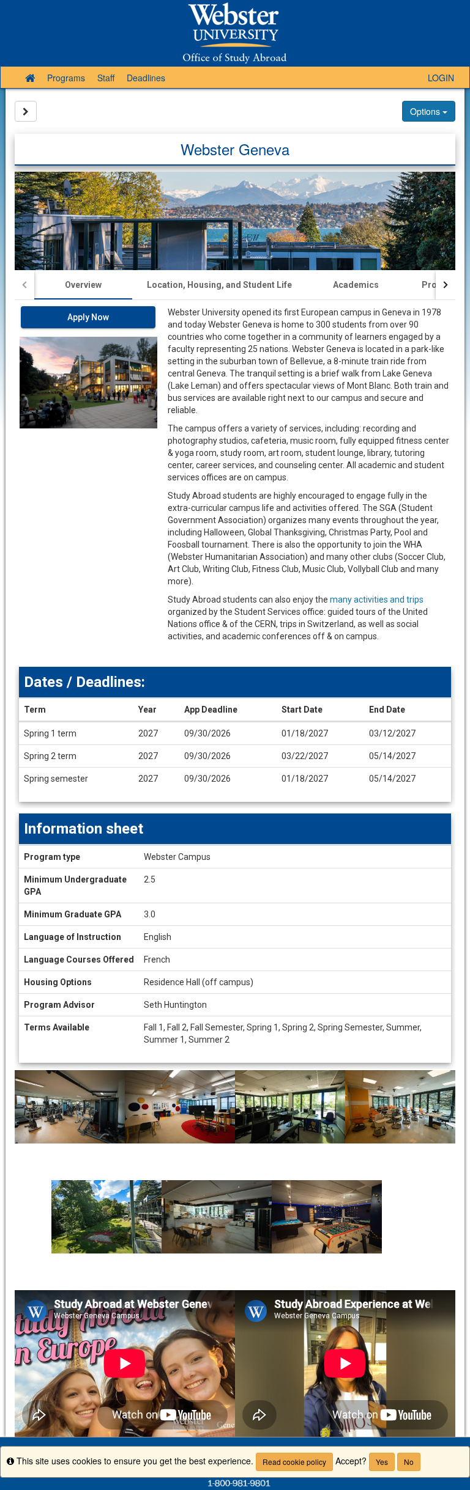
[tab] (83, 284)
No (409, 1461)
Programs (66, 78)
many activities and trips (376, 599)
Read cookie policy (294, 1461)
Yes (382, 1461)
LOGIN (441, 78)
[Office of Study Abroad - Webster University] (235, 33)
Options (426, 111)
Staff (105, 78)
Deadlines (146, 78)
